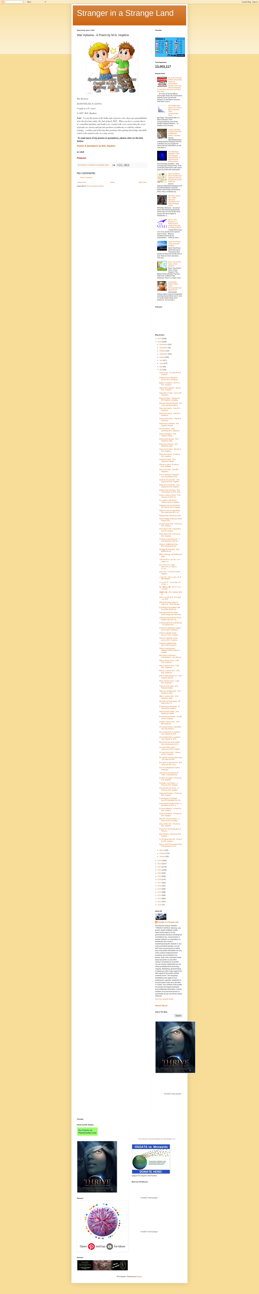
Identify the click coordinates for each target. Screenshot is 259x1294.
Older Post (142, 182)
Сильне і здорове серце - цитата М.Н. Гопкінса (168, 639)
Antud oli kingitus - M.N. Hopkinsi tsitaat (167, 435)
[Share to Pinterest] (128, 165)
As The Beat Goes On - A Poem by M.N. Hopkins (170, 840)
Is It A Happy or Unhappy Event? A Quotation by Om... (170, 799)
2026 (160, 339)
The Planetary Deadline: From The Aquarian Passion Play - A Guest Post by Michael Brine (174, 156)
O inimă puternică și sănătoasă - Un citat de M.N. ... (170, 624)
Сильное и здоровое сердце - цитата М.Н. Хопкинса (170, 629)
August (162, 357)
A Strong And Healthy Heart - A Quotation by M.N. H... (170, 804)
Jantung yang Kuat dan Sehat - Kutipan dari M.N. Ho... (170, 619)
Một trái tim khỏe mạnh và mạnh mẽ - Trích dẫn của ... (170, 603)
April (161, 370)
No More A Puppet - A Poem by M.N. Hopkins (170, 779)
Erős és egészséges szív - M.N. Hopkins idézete (170, 677)
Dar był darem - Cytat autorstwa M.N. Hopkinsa (169, 430)
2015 (160, 889)
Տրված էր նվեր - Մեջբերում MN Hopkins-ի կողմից (169, 399)
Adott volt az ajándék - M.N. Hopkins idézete (169, 424)
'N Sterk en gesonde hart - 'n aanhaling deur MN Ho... (169, 540)
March (161, 850)
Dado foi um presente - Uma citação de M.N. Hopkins (169, 481)
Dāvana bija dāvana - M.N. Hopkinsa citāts (169, 440)
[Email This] (118, 165)
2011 (160, 902)
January (162, 856)
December (163, 344)
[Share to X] (123, 165)
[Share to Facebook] (125, 165)
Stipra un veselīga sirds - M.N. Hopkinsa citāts (170, 692)
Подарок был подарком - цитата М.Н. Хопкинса (168, 378)
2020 (160, 873)
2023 (160, 864)
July (161, 360)
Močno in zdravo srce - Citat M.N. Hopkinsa (169, 671)
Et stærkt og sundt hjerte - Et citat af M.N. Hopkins (169, 707)
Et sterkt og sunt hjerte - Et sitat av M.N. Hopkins (170, 717)
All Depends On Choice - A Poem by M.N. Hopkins (169, 789)
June (161, 363)
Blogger (139, 1277)
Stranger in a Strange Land (125, 13)
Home (112, 182)
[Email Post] (113, 165)
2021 (160, 870)
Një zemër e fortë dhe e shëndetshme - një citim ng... (170, 656)
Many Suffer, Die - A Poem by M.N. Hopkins (169, 825)
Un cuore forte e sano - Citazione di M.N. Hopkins (169, 748)
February (162, 853)
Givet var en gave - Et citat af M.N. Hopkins (169, 455)
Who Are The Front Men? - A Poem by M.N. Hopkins (169, 820)
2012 (160, 898)
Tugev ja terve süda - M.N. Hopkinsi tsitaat (168, 687)
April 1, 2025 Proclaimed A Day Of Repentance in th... (170, 845)
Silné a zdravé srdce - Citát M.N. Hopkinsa (169, 666)
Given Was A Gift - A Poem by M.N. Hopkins (169, 535)
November (163, 348)
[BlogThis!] (120, 165)
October (162, 351)
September (163, 354)
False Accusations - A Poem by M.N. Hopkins (170, 814)
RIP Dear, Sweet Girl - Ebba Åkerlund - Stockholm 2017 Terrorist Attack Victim (174, 201)
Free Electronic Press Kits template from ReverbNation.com (157, 1139)
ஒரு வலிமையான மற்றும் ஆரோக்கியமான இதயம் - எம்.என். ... (168, 567)
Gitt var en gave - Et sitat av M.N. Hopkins (169, 465)
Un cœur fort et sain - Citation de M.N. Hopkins (169, 753)
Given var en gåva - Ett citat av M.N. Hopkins (170, 450)
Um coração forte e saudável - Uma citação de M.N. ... (170, 733)
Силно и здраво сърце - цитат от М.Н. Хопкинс (168, 634)
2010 (160, 905)
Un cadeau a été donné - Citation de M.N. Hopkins (169, 501)
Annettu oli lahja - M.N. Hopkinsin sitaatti (167, 460)
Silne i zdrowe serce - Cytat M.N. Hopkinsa (169, 682)
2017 (160, 883)
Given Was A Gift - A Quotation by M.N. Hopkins (170, 530)
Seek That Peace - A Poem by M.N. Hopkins (175, 244)
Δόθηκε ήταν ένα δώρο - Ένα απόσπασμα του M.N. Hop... (170, 491)
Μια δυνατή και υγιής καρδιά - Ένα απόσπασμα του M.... (170, 743)
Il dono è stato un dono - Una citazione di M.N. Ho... (169, 496)
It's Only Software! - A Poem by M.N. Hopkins (170, 809)
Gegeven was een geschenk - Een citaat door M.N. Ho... (170, 511)
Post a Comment (86, 178)
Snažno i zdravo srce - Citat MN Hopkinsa (169, 723)
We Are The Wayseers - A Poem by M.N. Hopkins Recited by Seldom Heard (174, 224)
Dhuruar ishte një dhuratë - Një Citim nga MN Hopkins (170, 404)
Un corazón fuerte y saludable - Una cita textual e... (170, 728)
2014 (160, 892)
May (161, 367)
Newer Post (82, 182)
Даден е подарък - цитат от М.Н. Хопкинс (169, 384)
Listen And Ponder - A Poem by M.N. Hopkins (170, 794)
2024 (160, 860)
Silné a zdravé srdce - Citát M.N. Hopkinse (169, 661)
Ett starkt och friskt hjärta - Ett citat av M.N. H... (169, 702)
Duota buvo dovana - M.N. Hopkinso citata (168, 445)
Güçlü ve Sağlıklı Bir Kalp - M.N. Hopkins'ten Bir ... (169, 545)
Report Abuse (161, 1005)
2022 (160, 867)
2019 (160, 876)
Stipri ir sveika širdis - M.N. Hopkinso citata (168, 697)
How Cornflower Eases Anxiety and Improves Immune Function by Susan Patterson (175, 178)
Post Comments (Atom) (95, 186)
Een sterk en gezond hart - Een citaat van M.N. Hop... (170, 763)
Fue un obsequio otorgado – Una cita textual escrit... (169, 476)
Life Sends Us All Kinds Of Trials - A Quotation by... (168, 774)
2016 (160, 886)
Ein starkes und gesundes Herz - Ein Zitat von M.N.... (170, 758)
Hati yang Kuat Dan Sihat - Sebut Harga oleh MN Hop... (170, 613)
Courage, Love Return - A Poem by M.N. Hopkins (168, 784)
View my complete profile (164, 999)
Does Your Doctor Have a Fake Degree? (174, 264)
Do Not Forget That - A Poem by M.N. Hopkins (170, 525)
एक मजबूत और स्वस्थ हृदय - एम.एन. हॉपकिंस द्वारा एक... (169, 550)
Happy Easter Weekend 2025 (170, 516)
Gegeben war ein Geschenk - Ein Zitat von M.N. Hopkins (170, 506)
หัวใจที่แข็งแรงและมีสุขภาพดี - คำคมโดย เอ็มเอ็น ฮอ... (170, 608)
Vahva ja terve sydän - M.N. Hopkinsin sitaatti (169, 712)
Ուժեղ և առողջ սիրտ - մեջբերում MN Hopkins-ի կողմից (169, 650)
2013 (160, 895)
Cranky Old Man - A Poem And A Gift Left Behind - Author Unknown (174, 133)
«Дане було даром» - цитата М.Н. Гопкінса (170, 389)
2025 (160, 342)
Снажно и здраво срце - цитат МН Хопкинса (168, 644)
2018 (160, 879)
